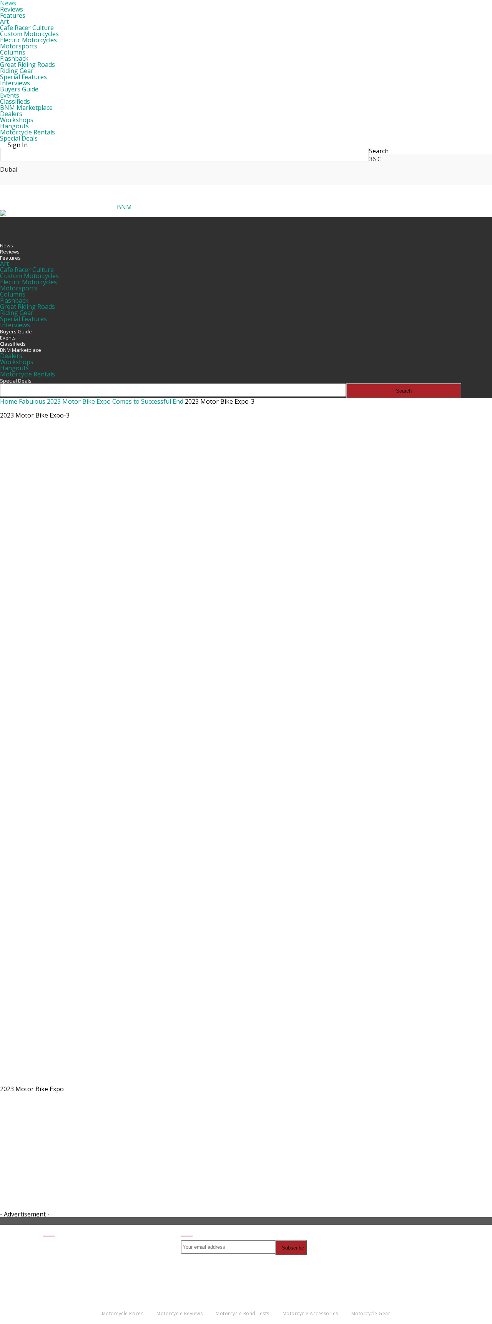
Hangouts (14, 126)
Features (12, 15)
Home (8, 401)
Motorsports (18, 46)
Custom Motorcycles (29, 34)
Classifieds (15, 101)
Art (4, 21)
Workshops (16, 120)
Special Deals (19, 138)
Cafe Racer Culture (27, 27)
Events (9, 95)
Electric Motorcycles (28, 40)
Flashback (14, 58)
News (6, 245)
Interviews (15, 83)
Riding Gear (16, 70)
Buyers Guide (19, 89)
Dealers (11, 113)
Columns (12, 52)
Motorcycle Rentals (27, 132)
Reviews (11, 9)
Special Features (23, 77)
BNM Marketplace (26, 107)
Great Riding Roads (27, 64)
